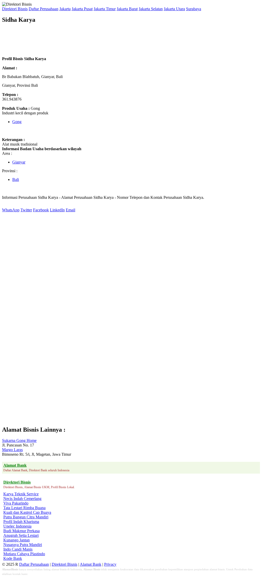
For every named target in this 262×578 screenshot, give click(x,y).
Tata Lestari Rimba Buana (24, 508)
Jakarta (65, 9)
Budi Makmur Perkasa (21, 531)
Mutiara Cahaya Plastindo (24, 554)
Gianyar (18, 162)
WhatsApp (10, 210)
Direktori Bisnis (15, 9)
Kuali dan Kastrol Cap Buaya (27, 512)
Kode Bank (12, 558)
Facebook (41, 210)
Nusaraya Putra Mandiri (22, 544)
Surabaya (193, 9)
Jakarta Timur (105, 9)
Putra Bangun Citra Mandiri (25, 517)
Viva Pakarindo (15, 503)
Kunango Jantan (16, 540)
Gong (16, 121)
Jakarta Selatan (151, 9)
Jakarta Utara (174, 9)
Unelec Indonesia (17, 526)
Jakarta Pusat (82, 9)
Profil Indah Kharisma (21, 521)
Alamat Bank (90, 564)
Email (70, 210)
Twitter (26, 210)
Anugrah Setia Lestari (21, 535)
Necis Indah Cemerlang (22, 498)
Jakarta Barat (127, 9)
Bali (15, 179)
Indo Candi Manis (17, 549)
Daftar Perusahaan (43, 9)
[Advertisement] (95, 39)
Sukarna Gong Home (19, 440)
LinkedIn (57, 210)
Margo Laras (12, 450)
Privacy (110, 564)
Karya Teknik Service (21, 494)
